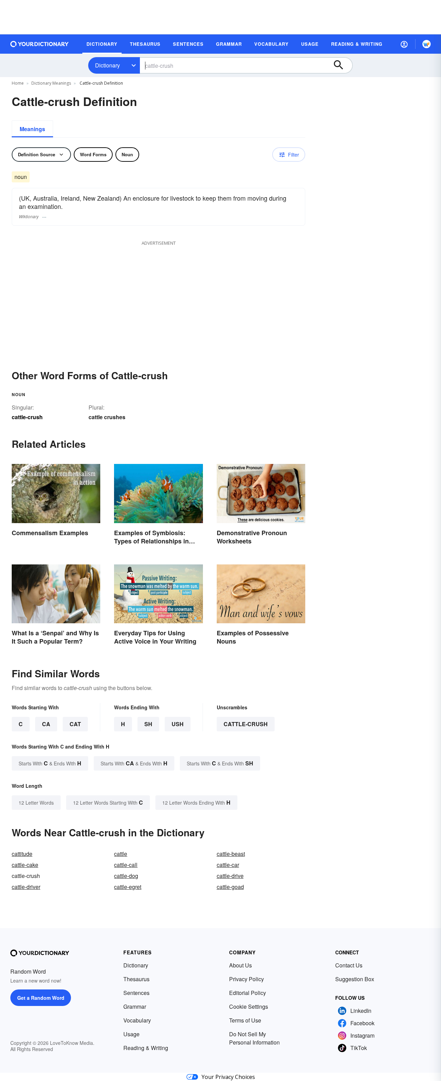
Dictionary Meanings (51, 83)
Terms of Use (245, 1020)
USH (178, 724)
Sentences (136, 993)
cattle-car (228, 865)
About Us (240, 965)
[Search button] (341, 65)
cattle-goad (230, 887)
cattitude (22, 854)
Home (18, 83)
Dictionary (107, 65)
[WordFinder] (426, 44)
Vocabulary (137, 1020)
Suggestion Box (354, 979)
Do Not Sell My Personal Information (254, 1038)
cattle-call (125, 865)
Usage (131, 1034)
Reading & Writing (145, 1048)
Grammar (134, 1006)
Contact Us (348, 965)
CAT (75, 724)
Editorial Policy (247, 993)
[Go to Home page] (39, 44)
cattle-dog (126, 876)
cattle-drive (230, 876)
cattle (120, 854)
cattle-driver (26, 887)
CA (46, 724)
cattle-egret (127, 887)
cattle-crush (246, 724)
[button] (404, 44)
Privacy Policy (246, 979)
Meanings (32, 129)
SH (148, 724)
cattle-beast (231, 854)
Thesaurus (136, 979)
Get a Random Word (40, 997)
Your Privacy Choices (228, 1077)
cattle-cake (25, 865)
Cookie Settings (248, 1006)
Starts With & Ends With (50, 763)
